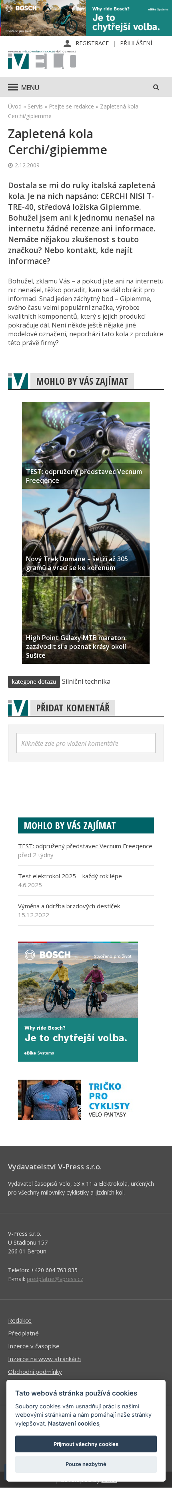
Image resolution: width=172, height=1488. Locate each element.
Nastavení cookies (74, 1423)
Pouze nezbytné (86, 1464)
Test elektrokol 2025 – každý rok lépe (70, 876)
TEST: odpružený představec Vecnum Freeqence (85, 846)
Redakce (20, 1320)
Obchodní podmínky (35, 1372)
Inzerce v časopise (34, 1346)
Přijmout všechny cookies (86, 1444)
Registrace (92, 43)
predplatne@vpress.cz (55, 1279)
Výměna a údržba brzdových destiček (69, 906)
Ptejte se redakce (71, 106)
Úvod (15, 106)
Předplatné (23, 1333)
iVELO (42, 60)
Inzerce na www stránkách (44, 1359)
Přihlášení (136, 43)
